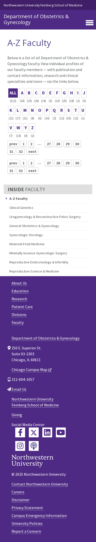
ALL (13, 93)
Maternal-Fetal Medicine (27, 244)
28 (58, 143)
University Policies (27, 523)
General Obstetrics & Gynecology (34, 226)
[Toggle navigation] (90, 23)
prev (13, 143)
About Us (19, 283)
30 (77, 143)
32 (21, 151)
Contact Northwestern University (40, 484)
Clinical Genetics (21, 207)
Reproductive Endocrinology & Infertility (38, 262)
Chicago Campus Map (29, 369)
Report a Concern (26, 531)
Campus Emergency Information (39, 515)
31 (11, 151)
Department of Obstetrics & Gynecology (36, 19)
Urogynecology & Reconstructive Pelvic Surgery (45, 216)
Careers (18, 491)
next (32, 151)
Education (20, 290)
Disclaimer (21, 499)
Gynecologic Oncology (26, 235)
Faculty (18, 322)
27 (49, 143)
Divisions (19, 314)
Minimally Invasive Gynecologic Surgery (38, 253)
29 (67, 143)
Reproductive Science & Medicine (34, 271)
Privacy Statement (27, 507)
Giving (17, 414)
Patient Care (22, 306)
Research (19, 298)
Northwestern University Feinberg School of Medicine (43, 5)
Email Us (19, 389)
